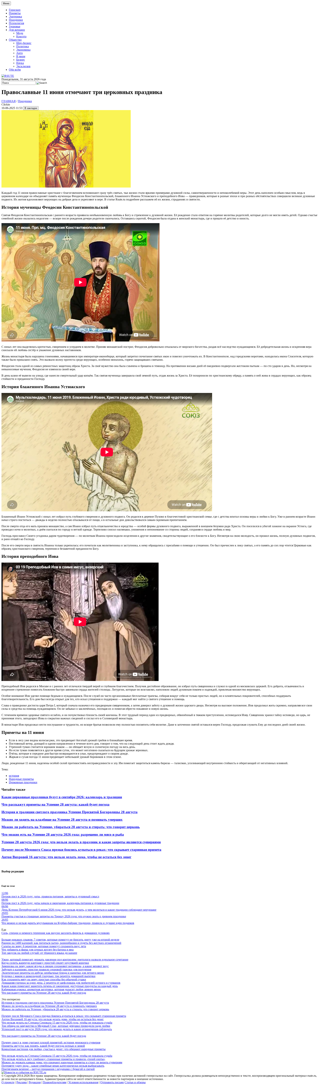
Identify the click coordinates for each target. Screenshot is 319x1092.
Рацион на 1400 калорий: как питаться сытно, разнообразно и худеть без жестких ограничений (61, 942)
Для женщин (17, 29)
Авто (19, 53)
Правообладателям (54, 1082)
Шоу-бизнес (23, 43)
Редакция (35, 1082)
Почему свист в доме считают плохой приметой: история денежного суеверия (50, 1042)
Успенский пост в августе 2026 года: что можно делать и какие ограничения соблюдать (56, 1029)
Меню (6, 3)
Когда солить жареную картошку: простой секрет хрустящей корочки (45, 962)
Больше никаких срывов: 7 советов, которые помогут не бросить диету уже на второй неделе (60, 939)
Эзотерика (15, 16)
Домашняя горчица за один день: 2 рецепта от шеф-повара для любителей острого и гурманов (60, 982)
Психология (16, 23)
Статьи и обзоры (135, 1082)
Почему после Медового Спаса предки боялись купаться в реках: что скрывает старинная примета (81, 850)
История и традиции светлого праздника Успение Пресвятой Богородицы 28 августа (69, 812)
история (14, 775)
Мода (19, 33)
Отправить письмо (112, 1082)
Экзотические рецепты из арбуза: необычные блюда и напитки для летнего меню (52, 972)
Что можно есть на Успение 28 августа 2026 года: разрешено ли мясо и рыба (62, 834)
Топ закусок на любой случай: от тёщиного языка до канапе (39, 952)
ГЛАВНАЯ (8, 101)
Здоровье (14, 26)
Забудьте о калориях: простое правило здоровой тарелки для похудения (46, 969)
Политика (22, 46)
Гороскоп (14, 9)
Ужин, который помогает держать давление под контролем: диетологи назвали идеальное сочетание (64, 959)
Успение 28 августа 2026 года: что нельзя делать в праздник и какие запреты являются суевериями (81, 842)
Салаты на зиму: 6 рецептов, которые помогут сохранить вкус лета (43, 946)
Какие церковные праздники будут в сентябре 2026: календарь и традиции (61, 797)
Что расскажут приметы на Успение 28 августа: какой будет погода (55, 804)
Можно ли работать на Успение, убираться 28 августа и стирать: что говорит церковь (70, 827)
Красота (21, 36)
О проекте (7, 1082)
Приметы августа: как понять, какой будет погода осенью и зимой (43, 1045)
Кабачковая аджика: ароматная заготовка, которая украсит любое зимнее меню (51, 989)
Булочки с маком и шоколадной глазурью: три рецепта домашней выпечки (48, 976)
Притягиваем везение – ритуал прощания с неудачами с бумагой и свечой (48, 1069)
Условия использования (83, 1082)
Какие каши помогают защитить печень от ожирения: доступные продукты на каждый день (59, 986)
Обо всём (15, 69)
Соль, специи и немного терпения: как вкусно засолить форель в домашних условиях (55, 933)
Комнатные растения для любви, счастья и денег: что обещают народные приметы (53, 1049)
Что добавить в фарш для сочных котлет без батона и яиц (37, 949)
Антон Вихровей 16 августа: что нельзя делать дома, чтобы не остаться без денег (66, 857)
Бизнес (20, 59)
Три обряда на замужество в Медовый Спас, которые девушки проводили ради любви (55, 1025)
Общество (15, 39)
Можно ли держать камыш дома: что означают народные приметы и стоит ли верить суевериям (61, 1062)
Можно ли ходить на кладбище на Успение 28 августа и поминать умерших (62, 819)
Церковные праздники (23, 782)
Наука (20, 63)
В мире (20, 56)
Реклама (21, 1082)
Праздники (16, 19)
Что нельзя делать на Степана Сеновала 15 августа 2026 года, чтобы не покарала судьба (56, 1022)
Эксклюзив (23, 66)
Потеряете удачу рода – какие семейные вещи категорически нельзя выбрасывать (52, 1065)
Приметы (15, 13)
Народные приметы (21, 779)
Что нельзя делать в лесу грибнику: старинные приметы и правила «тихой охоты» (53, 1059)
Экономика (23, 49)
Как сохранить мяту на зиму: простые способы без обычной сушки (43, 979)
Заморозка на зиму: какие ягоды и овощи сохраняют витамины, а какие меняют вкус (55, 966)
